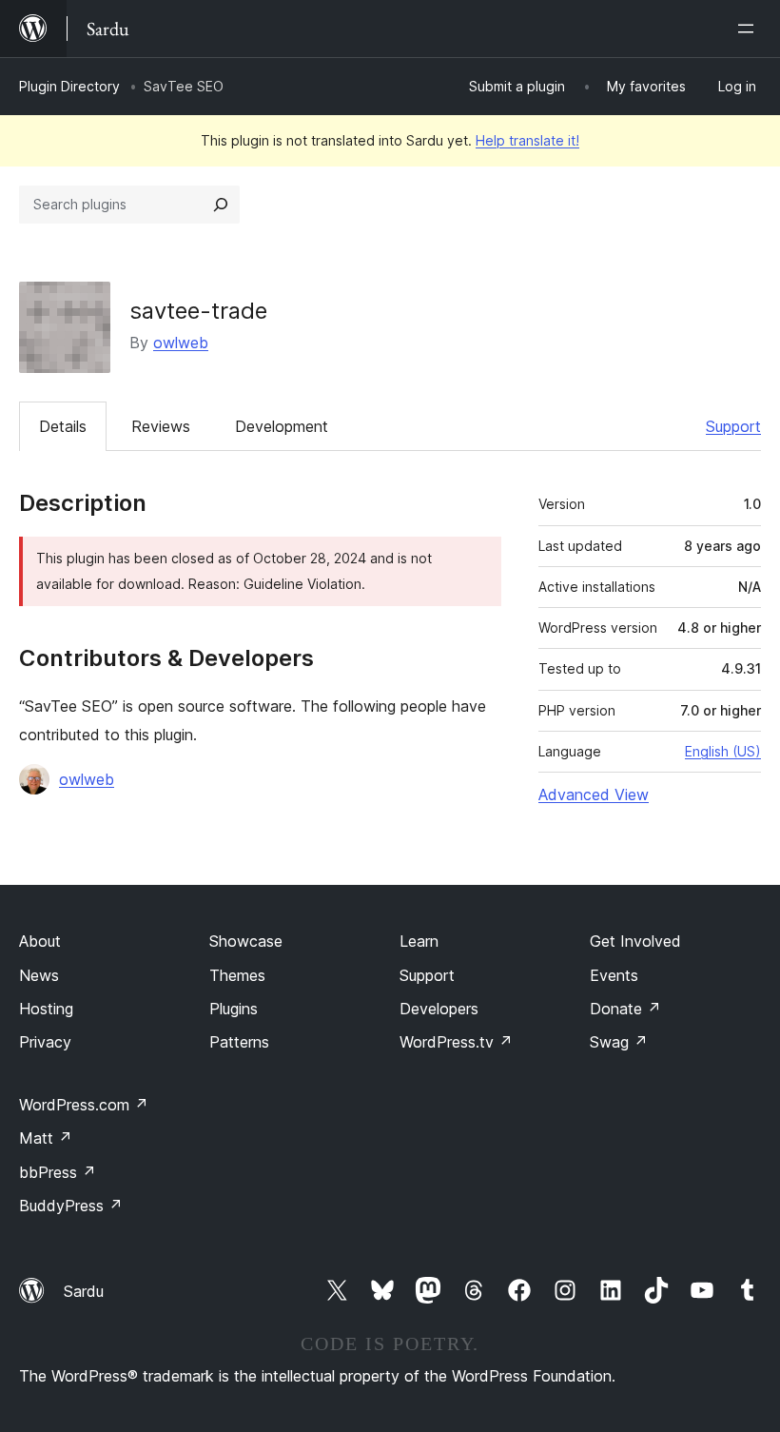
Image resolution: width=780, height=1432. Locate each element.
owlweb (180, 342)
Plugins (233, 1008)
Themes (237, 975)
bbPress (57, 1172)
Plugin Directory (69, 86)
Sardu (84, 1291)
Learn (419, 941)
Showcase (246, 941)
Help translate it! (527, 140)
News (39, 975)
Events (614, 975)
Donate (625, 1008)
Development (281, 426)
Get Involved (635, 941)
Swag (619, 1041)
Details (63, 426)
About (40, 941)
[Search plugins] (221, 205)
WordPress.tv (456, 1041)
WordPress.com (83, 1104)
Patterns (239, 1041)
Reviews (160, 426)
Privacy (45, 1041)
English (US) (723, 751)
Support (733, 426)
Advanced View (593, 794)
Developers (439, 1008)
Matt (45, 1138)
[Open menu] (749, 28)
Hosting (46, 1008)
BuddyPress (71, 1205)
